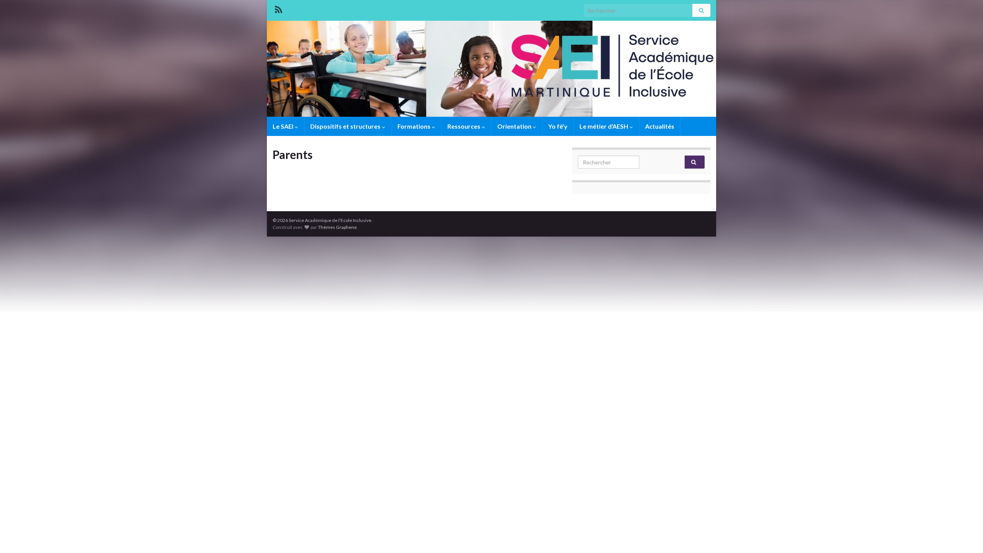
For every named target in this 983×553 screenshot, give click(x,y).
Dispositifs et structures (346, 126)
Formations (414, 126)
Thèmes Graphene (337, 227)
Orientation (515, 126)
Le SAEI (284, 126)
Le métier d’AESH (604, 126)
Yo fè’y (558, 126)
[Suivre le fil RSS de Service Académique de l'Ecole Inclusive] (278, 8)
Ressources (464, 126)
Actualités (659, 126)
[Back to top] (965, 535)
